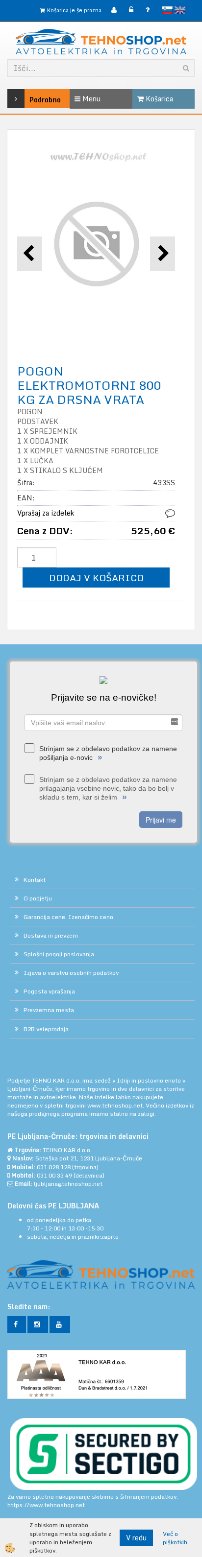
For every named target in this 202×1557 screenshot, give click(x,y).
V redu (136, 1537)
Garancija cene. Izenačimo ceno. (69, 916)
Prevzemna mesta (49, 1009)
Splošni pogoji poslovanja (59, 954)
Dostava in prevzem (51, 935)
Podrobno (31, 99)
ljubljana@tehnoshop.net (68, 1183)
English (180, 10)
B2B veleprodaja (46, 1029)
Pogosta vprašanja (49, 991)
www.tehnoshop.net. (116, 1105)
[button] (162, 253)
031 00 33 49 (54, 1175)
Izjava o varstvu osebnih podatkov (71, 972)
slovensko (167, 10)
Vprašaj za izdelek (45, 513)
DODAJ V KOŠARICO (96, 577)
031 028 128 (54, 1167)
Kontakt (35, 879)
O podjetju (38, 898)
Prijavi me (161, 820)
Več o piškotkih (175, 1538)
